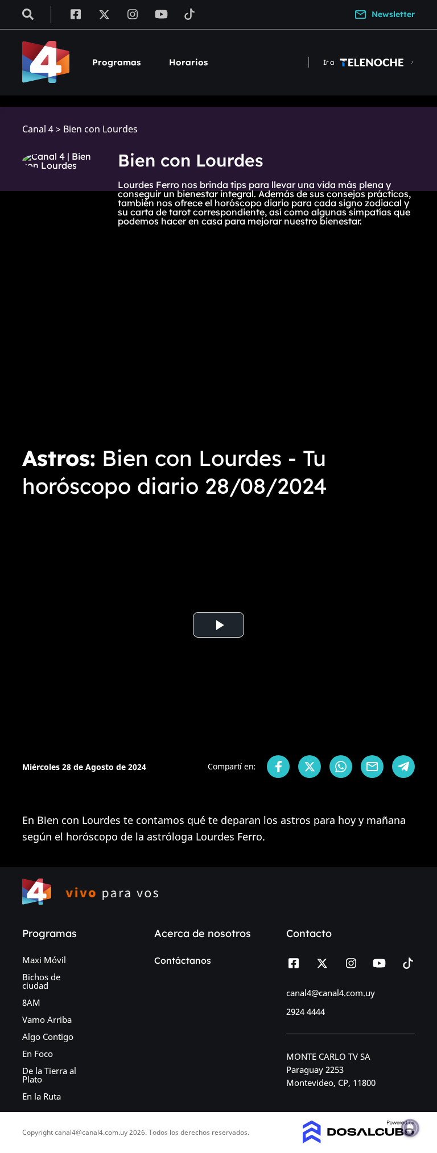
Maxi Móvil (44, 959)
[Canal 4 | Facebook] (75, 13)
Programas (116, 62)
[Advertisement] (218, 347)
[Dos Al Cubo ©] (359, 1140)
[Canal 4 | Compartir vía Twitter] (309, 766)
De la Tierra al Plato (49, 1075)
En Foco (37, 1053)
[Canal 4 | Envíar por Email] (372, 766)
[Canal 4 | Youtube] (161, 13)
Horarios (188, 62)
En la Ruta (41, 1096)
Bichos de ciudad (41, 981)
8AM (31, 1002)
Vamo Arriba (47, 1019)
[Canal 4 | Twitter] (104, 13)
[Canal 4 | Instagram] (133, 13)
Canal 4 (37, 129)
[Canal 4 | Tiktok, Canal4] (190, 13)
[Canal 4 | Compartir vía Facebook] (278, 766)
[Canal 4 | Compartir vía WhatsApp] (340, 766)
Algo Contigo (47, 1036)
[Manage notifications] (410, 1128)
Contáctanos (182, 960)
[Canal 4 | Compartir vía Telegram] (403, 766)
